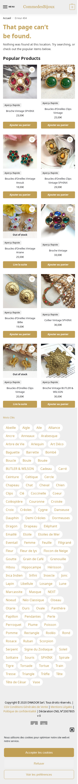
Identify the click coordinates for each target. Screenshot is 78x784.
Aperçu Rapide (12, 105)
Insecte (49, 575)
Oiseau (56, 600)
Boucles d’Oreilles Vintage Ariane (20, 250)
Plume (33, 624)
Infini (33, 575)
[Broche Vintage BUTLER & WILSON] (58, 361)
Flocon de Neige (56, 551)
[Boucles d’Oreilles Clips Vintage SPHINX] (58, 152)
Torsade (26, 665)
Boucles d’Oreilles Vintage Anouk (20, 180)
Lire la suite (20, 264)
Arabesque (49, 436)
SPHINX (46, 657)
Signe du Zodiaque (38, 649)
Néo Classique (33, 600)
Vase (36, 682)
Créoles (26, 510)
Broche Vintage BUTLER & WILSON (58, 390)
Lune (62, 583)
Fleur (9, 551)
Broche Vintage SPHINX (20, 111)
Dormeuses (61, 518)
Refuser (39, 763)
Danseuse (61, 510)
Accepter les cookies (39, 752)
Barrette (32, 452)
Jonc (64, 575)
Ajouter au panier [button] (20, 125)
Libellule (27, 583)
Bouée (42, 460)
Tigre (10, 665)
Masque (35, 592)
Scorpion (46, 641)
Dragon (11, 526)
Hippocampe (31, 567)
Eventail (12, 542)
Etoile (27, 534)
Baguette (13, 452)
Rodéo (51, 633)
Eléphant (50, 526)
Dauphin (12, 518)
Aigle (26, 427)
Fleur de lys (28, 551)
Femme (29, 542)
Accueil (7, 18)
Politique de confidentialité (19, 711)
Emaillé (11, 534)
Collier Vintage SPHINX (58, 320)
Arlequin (37, 444)
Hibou (10, 567)
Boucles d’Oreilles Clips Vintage (58, 111)
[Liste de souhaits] (32, 70)
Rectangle (31, 633)
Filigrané (64, 542)
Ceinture (12, 477)
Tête (59, 674)
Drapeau (30, 526)
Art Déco (57, 444)
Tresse (11, 674)
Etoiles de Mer (49, 534)
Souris (29, 657)
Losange (46, 583)
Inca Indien (14, 575)
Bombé (50, 452)
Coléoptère (14, 501)
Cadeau (46, 468)
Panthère (58, 608)
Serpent (12, 649)
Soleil (63, 649)
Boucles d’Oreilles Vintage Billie (20, 320)
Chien (60, 485)
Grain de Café (33, 559)
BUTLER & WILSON (20, 468)
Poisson (50, 624)
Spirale (64, 657)
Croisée (56, 501)
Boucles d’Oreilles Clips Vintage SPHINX (58, 180)
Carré (62, 468)
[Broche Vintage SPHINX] (20, 82)
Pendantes (33, 616)
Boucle (11, 460)
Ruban (28, 641)
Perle (51, 616)
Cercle (49, 477)
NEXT (52, 592)
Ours (26, 608)
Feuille (47, 542)
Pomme (12, 633)
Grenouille (58, 559)
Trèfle (45, 674)
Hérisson (54, 567)
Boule (27, 460)
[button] (72, 730)
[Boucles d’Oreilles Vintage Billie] (20, 291)
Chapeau (12, 485)
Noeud (11, 600)
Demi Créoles (35, 518)
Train (59, 665)
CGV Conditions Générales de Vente (26, 707)
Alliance (54, 427)
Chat (29, 485)
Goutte (11, 559)
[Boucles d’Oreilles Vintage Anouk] (20, 152)
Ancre (10, 436)
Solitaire (12, 657)
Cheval (44, 485)
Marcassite (14, 592)
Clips (9, 493)
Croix (10, 510)
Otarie (10, 608)
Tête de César (16, 682)
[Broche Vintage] (58, 221)
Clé (22, 493)
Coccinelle (38, 493)
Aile (39, 427)
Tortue (44, 665)
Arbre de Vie (15, 444)
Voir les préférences (39, 774)
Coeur (57, 493)
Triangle (28, 674)
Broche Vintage (58, 250)
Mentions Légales (61, 707)
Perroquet (13, 624)
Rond (66, 633)
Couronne (36, 501)
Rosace (11, 641)
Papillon (12, 616)
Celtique (31, 477)
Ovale (40, 608)
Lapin (10, 583)
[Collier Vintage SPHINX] (58, 291)
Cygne (43, 510)
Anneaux (27, 436)
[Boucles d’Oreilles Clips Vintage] (58, 82)
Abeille (11, 427)
